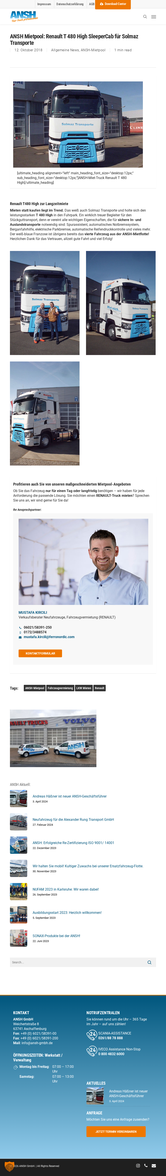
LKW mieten (84, 688)
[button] (153, 16)
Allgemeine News (65, 50)
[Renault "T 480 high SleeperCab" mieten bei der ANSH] (45, 303)
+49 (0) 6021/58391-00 (38, 1033)
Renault (99, 688)
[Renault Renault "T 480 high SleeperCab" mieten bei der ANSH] (121, 303)
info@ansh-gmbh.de (37, 1043)
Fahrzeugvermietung (60, 688)
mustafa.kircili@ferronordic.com (49, 637)
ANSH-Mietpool (93, 50)
